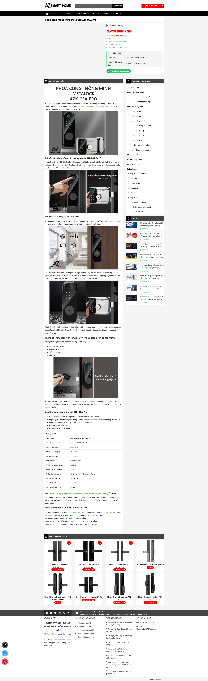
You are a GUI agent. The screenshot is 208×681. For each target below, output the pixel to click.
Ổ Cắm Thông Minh (134, 159)
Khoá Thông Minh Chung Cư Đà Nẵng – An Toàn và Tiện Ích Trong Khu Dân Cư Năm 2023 (151, 245)
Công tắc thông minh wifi (141, 97)
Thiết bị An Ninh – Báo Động (138, 174)
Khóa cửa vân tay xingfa (140, 135)
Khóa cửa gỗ (136, 116)
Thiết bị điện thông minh (136, 193)
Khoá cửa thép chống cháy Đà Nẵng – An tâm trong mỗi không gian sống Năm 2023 (151, 277)
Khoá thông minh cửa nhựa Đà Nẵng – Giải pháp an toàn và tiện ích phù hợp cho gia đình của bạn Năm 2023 (152, 298)
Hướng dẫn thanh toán (85, 637)
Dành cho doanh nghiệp (86, 630)
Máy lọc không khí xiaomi (141, 207)
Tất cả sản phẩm (133, 87)
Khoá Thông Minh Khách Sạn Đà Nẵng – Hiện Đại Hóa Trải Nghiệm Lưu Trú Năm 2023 (151, 234)
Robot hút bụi (132, 169)
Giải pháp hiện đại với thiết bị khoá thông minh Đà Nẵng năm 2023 (151, 224)
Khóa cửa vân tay (138, 130)
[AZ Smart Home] (58, 5)
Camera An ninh (137, 183)
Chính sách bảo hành (85, 623)
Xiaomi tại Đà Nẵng (108, 512)
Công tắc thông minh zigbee (142, 102)
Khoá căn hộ (136, 111)
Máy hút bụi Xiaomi (134, 155)
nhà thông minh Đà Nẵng (75, 512)
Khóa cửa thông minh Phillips (142, 126)
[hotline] (143, 6)
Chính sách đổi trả (84, 626)
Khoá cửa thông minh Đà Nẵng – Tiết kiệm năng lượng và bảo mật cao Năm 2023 (152, 266)
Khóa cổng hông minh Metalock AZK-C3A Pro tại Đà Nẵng (78, 493)
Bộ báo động (136, 178)
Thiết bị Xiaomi (132, 197)
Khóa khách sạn (137, 140)
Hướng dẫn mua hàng (85, 633)
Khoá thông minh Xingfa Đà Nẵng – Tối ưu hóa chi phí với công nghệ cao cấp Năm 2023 (151, 255)
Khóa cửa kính (137, 121)
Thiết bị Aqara (132, 188)
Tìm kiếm (118, 6)
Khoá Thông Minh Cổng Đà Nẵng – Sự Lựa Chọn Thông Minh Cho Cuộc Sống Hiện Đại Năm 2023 (152, 287)
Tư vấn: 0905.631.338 (120, 71)
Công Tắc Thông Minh (135, 92)
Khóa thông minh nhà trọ (141, 150)
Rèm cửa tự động (133, 164)
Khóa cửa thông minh (135, 106)
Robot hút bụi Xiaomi (139, 212)
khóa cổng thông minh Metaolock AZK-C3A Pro (97, 106)
